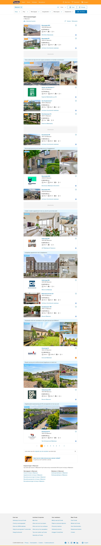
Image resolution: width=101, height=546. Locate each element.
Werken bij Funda (75, 523)
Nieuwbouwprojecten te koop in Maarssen (34, 479)
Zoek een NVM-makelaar (19, 526)
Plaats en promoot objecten (59, 523)
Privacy (26, 542)
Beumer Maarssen (46, 316)
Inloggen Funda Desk (57, 532)
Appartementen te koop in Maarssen (33, 475)
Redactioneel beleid (76, 529)
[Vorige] (36, 446)
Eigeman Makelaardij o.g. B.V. (49, 97)
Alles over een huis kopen (39, 523)
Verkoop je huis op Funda (19, 520)
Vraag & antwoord (17, 532)
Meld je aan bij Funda (57, 520)
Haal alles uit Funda (38, 535)
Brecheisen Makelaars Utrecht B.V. (50, 185)
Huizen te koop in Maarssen (31, 473)
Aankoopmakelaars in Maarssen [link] (59, 473)
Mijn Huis (35, 520)
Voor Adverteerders (76, 526)
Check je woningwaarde (19, 523)
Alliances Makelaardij (47, 123)
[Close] (21, 7)
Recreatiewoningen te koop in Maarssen (34, 481)
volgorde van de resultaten (42, 451)
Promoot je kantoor (57, 526)
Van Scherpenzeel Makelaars (49, 441)
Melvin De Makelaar (47, 289)
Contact (73, 532)
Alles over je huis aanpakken (40, 529)
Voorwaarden (33, 542)
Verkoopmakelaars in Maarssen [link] (59, 475)
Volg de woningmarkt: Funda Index (22, 529)
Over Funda (74, 520)
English (86, 542)
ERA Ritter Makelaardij (47, 35)
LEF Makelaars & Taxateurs (48, 248)
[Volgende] (64, 446)
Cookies (41, 542)
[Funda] (16, 2)
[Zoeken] (58, 7)
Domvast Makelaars (47, 358)
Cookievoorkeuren (49, 542)
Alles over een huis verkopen (40, 526)
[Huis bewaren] (76, 25)
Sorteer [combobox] (72, 21)
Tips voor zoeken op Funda (40, 532)
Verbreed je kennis (57, 529)
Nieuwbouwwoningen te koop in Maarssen (35, 477)
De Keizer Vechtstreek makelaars (50, 48)
